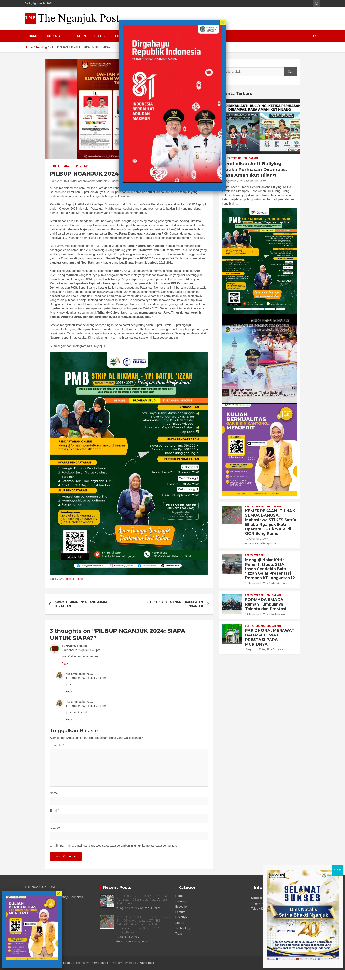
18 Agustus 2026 (255, 583)
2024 (60, 578)
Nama (55, 793)
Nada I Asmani (278, 583)
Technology (183, 928)
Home (33, 36)
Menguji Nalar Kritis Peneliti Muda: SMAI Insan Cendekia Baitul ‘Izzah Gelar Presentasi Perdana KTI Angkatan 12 (270, 569)
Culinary (53, 36)
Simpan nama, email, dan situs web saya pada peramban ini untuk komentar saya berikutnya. (116, 845)
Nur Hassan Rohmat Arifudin (89, 181)
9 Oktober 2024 (59, 181)
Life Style (181, 917)
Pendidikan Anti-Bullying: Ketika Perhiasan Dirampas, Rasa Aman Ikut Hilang (254, 169)
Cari (224, 63)
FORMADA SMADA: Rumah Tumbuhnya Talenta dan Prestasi (265, 604)
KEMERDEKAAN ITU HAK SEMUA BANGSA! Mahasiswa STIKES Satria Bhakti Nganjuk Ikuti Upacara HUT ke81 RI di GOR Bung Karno (270, 522)
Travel (179, 933)
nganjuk (70, 578)
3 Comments (118, 181)
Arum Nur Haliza (256, 181)
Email (54, 810)
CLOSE (337, 870)
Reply (65, 663)
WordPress (146, 963)
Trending (81, 166)
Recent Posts (117, 887)
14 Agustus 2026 (255, 614)
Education (77, 36)
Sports (179, 923)
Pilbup (80, 578)
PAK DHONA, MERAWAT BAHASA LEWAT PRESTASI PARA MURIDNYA (269, 637)
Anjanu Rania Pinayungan (261, 543)
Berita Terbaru (61, 166)
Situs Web (56, 828)
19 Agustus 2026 (255, 538)
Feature (100, 36)
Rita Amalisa (277, 614)
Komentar (57, 745)
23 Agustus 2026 (232, 181)
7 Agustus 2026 (255, 649)
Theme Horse (99, 963)
